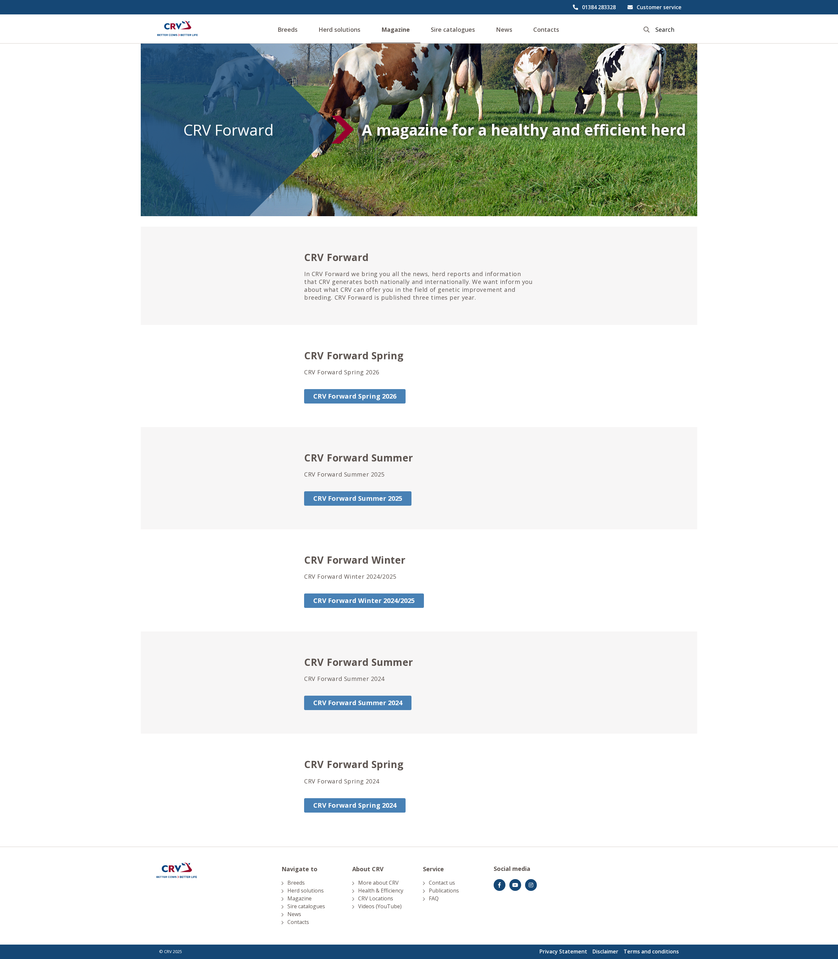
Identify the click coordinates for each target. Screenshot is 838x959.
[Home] (177, 28)
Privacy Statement (563, 951)
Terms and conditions (651, 951)
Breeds (288, 29)
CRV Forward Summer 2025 (357, 498)
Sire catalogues (453, 29)
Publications (444, 890)
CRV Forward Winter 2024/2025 (364, 600)
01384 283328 (599, 7)
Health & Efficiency (380, 890)
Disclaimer (605, 951)
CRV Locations (375, 898)
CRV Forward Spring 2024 (354, 805)
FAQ (434, 898)
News (504, 29)
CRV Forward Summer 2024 (357, 702)
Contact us (442, 882)
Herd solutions (339, 29)
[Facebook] (499, 885)
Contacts (546, 29)
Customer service (659, 7)
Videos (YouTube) (380, 906)
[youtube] (515, 885)
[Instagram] (531, 885)
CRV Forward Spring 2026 (354, 396)
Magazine (395, 29)
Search (664, 29)
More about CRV (378, 882)
